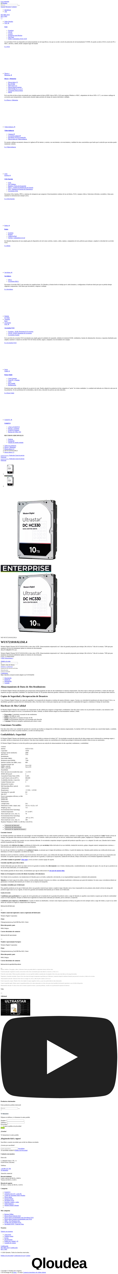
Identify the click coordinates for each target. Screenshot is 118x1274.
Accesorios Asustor (13, 335)
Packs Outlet (8, 375)
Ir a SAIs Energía (9, 199)
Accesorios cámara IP (14, 136)
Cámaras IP (11, 134)
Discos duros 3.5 (13, 82)
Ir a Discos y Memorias (11, 100)
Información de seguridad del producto (15, 829)
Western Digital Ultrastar (11, 1205)
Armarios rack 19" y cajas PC (13, 1194)
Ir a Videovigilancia (10, 147)
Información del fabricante (12, 825)
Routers (10, 234)
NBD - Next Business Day (12, 1221)
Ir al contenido (5, 1)
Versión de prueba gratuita (15, 442)
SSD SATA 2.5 (12, 85)
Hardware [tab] (7, 679)
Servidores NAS (9, 1200)
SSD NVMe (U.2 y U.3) (15, 89)
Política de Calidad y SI (11, 1241)
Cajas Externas (12, 378)
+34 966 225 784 (6, 1168)
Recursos (8, 7)
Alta (5, 11)
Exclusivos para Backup (15, 35)
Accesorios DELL (13, 281)
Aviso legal (7, 1234)
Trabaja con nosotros (7, 1231)
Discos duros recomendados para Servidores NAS (19, 1217)
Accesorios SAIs (13, 191)
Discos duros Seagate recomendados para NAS (18, 1219)
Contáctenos (4, 673)
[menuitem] (3, 457)
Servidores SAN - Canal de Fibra (14, 1224)
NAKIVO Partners (13, 430)
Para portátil (11, 383)
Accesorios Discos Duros (15, 90)
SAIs (9, 182)
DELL (10, 280)
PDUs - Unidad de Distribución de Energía (20, 187)
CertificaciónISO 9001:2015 (5, 1246)
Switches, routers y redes (11, 1202)
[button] (12, 455)
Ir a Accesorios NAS (10, 343)
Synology (11, 30)
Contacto (14, 7)
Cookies (27, 1255)
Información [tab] (8, 681)
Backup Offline (8, 1214)
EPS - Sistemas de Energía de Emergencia (20, 189)
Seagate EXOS (8, 1199)
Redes (6, 229)
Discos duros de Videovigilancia (17, 139)
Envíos (6, 1238)
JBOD (10, 92)
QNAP (10, 32)
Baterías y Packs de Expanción (17, 186)
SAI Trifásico (12, 184)
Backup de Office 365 (14, 432)
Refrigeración (12, 385)
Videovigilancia (9, 130)
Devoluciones (8, 1239)
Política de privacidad (7, 1255)
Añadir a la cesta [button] (5, 661)
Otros (9, 382)
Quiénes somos (8, 1236)
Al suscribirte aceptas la (14, 1150)
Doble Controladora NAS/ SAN (17, 39)
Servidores (7, 276)
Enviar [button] (3, 1128)
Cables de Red (12, 236)
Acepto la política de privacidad (12, 1126)
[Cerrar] (1, 968)
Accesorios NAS (9, 328)
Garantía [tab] (6, 683)
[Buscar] (19, 5)
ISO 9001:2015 (5, 14)
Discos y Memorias (10, 78)
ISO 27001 (4, 16)
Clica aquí (24, 859)
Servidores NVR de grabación (17, 137)
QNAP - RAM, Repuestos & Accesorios (20, 333)
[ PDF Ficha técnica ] (7, 658)
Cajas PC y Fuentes (14, 380)
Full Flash (11, 37)
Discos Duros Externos (15, 87)
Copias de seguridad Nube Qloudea (14, 1195)
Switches (10, 233)
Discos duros (8, 1197)
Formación (11, 441)
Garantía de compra (10, 1243)
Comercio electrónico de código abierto (34, 1272)
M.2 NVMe (11, 84)
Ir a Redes (7, 246)
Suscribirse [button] (21, 1148)
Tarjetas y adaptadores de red (16, 238)
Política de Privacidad (21, 1150)
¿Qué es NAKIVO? (14, 427)
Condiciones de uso (19, 1255)
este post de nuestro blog (56, 870)
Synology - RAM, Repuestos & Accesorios (20, 331)
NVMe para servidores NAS (12, 1222)
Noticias (10, 439)
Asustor (10, 34)
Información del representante (13, 827)
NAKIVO (7, 423)
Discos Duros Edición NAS (12, 1216)
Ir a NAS (7, 46)
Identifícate (7, 10)
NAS (5, 27)
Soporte (3, 7)
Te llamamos (4, 1170)
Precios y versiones (13, 428)
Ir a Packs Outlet (9, 393)
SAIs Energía (8, 179)
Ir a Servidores (8, 289)
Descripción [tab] (7, 678)
